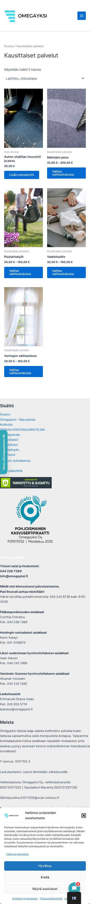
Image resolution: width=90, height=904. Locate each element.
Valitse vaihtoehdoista (63, 173)
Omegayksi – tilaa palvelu (17, 420)
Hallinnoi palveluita (17, 854)
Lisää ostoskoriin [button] (21, 175)
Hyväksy (45, 866)
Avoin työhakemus (17, 461)
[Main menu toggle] (81, 16)
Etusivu (9, 46)
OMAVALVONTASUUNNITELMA (22, 430)
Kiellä (45, 877)
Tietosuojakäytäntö (51, 898)
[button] (84, 815)
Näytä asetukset (45, 889)
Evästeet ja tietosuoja (24, 898)
